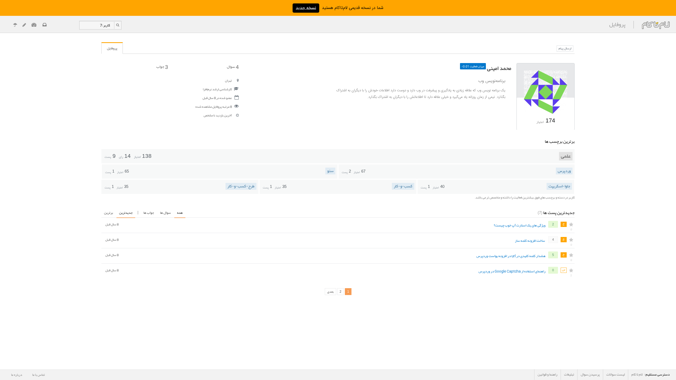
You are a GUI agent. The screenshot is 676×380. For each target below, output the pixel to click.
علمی (566, 156)
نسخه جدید (306, 8)
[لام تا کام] (43, 25)
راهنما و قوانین (547, 374)
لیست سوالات (615, 374)
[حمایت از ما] (15, 25)
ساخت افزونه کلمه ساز (530, 241)
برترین (108, 212)
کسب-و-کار (403, 186)
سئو (330, 171)
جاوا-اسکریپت (559, 186)
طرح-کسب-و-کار (241, 186)
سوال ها (165, 212)
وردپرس (564, 171)
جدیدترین (126, 212)
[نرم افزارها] (24, 25)
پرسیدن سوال (590, 374)
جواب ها (148, 212)
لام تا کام (637, 374)
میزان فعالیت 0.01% (473, 66)
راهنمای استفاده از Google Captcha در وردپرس (512, 271)
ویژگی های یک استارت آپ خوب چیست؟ (520, 225)
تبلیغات (569, 374)
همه (180, 212)
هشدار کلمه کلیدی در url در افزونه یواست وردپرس (511, 256)
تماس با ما (38, 374)
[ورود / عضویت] (33, 25)
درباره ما (16, 374)
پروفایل (112, 48)
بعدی (330, 291)
